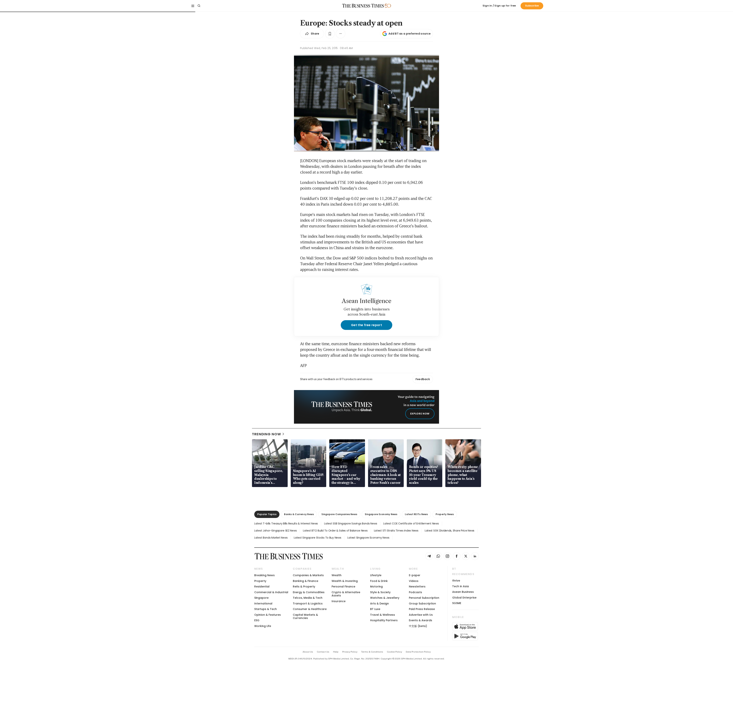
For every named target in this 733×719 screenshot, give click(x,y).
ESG (256, 620)
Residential (262, 586)
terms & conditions (372, 651)
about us (308, 651)
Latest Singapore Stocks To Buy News (317, 538)
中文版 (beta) (418, 626)
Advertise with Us (421, 615)
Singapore (261, 598)
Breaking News (264, 575)
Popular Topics (266, 514)
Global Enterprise (464, 597)
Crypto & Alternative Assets (346, 593)
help (335, 651)
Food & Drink (379, 581)
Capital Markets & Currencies (305, 616)
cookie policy (394, 651)
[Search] (199, 6)
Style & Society (380, 592)
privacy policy (349, 651)
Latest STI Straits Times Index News (396, 530)
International (263, 603)
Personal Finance (343, 586)
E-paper (414, 575)
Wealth (336, 575)
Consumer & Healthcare (310, 609)
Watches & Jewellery (384, 598)
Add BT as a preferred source (409, 34)
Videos (413, 581)
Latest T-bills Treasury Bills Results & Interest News (286, 523)
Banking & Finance (305, 581)
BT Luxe (375, 609)
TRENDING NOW (266, 434)
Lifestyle (375, 575)
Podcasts (415, 592)
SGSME (456, 603)
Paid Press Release (422, 609)
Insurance (339, 601)
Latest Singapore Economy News (368, 538)
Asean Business (463, 592)
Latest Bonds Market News (270, 538)
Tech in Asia (460, 586)
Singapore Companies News (339, 514)
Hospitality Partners (384, 620)
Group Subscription (422, 603)
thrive (456, 580)
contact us (323, 651)
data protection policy (418, 651)
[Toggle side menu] (193, 6)
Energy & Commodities (309, 592)
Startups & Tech (265, 609)
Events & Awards (420, 620)
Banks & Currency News (299, 514)
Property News (445, 514)
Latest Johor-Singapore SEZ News (275, 530)
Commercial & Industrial (271, 592)
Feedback (423, 379)
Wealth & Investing (345, 581)
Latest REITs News (416, 514)
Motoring (376, 586)
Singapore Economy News (381, 514)
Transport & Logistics (308, 603)
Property (260, 581)
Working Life (262, 626)
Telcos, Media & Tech (307, 598)
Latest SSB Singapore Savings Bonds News (350, 523)
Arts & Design (379, 603)
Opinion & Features (267, 615)
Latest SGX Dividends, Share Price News (449, 530)
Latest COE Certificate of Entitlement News (411, 523)
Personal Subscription (424, 598)
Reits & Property (304, 586)
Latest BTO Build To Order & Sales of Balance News (335, 530)
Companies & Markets (308, 575)
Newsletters (417, 586)
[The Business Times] (363, 6)
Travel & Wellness (382, 615)
